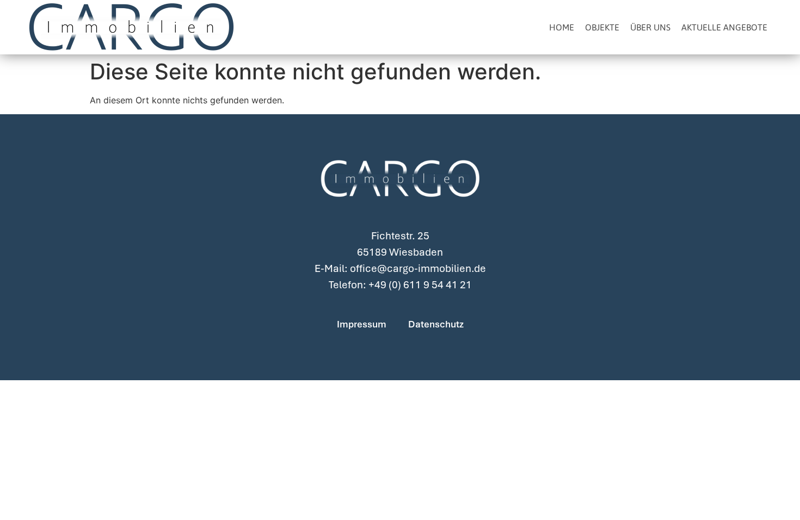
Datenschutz (436, 324)
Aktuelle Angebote (724, 27)
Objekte (602, 27)
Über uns (650, 27)
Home (561, 27)
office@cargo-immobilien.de (418, 268)
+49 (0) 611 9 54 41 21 (420, 285)
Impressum (361, 324)
